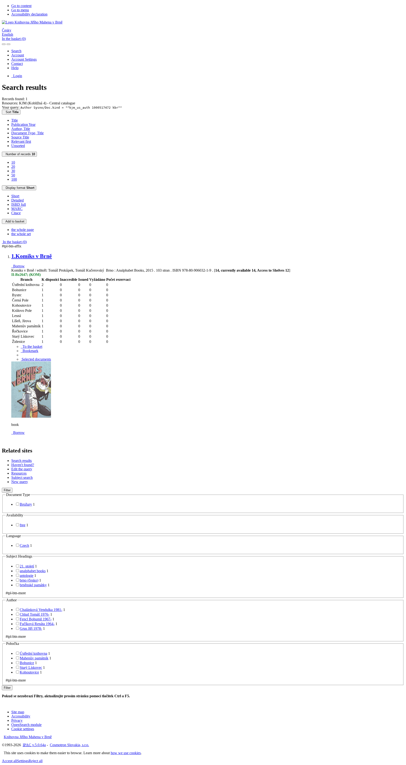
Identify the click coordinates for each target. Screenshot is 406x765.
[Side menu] (4, 44)
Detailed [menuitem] (17, 200)
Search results (21, 461)
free (22, 525)
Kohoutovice (29, 672)
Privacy (17, 720)
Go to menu (20, 10)
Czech (24, 545)
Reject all (36, 761)
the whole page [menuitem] (22, 230)
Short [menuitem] (15, 196)
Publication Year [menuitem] (23, 125)
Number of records (19, 154)
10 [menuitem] (13, 162)
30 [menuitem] (13, 171)
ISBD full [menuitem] (18, 204)
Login (16, 76)
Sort (11, 112)
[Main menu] (8, 44)
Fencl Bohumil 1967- (35, 619)
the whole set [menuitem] (21, 234)
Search (16, 51)
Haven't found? (22, 465)
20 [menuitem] (13, 167)
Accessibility (20, 716)
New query (19, 482)
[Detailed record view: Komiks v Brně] (31, 417)
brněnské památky (33, 585)
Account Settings (24, 59)
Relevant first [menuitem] (21, 141)
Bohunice (27, 663)
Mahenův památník (34, 658)
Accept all (9, 761)
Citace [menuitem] (16, 213)
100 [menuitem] (14, 179)
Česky (6, 30)
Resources (19, 473)
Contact (17, 64)
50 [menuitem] (13, 175)
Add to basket (14, 221)
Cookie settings (22, 729)
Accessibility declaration (29, 14)
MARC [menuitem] (17, 209)
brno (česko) (29, 580)
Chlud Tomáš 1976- (34, 614)
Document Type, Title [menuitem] (27, 133)
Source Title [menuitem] (20, 137)
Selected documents (36, 359)
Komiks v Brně (31, 256)
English (7, 34)
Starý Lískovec (31, 668)
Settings (23, 761)
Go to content (21, 6)
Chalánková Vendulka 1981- (41, 610)
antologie (26, 576)
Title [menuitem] (14, 120)
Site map (17, 712)
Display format (19, 188)
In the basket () (14, 39)
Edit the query (21, 469)
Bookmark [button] (29, 351)
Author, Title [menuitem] (20, 129)
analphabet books (33, 571)
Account (17, 55)
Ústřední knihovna (33, 653)
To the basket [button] (31, 347)
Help (15, 68)
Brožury (26, 504)
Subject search (22, 478)
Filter (7, 490)
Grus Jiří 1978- (31, 628)
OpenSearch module (26, 725)
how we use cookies (126, 753)
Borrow (18, 266)
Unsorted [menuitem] (18, 146)
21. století (27, 566)
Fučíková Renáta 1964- (37, 624)
